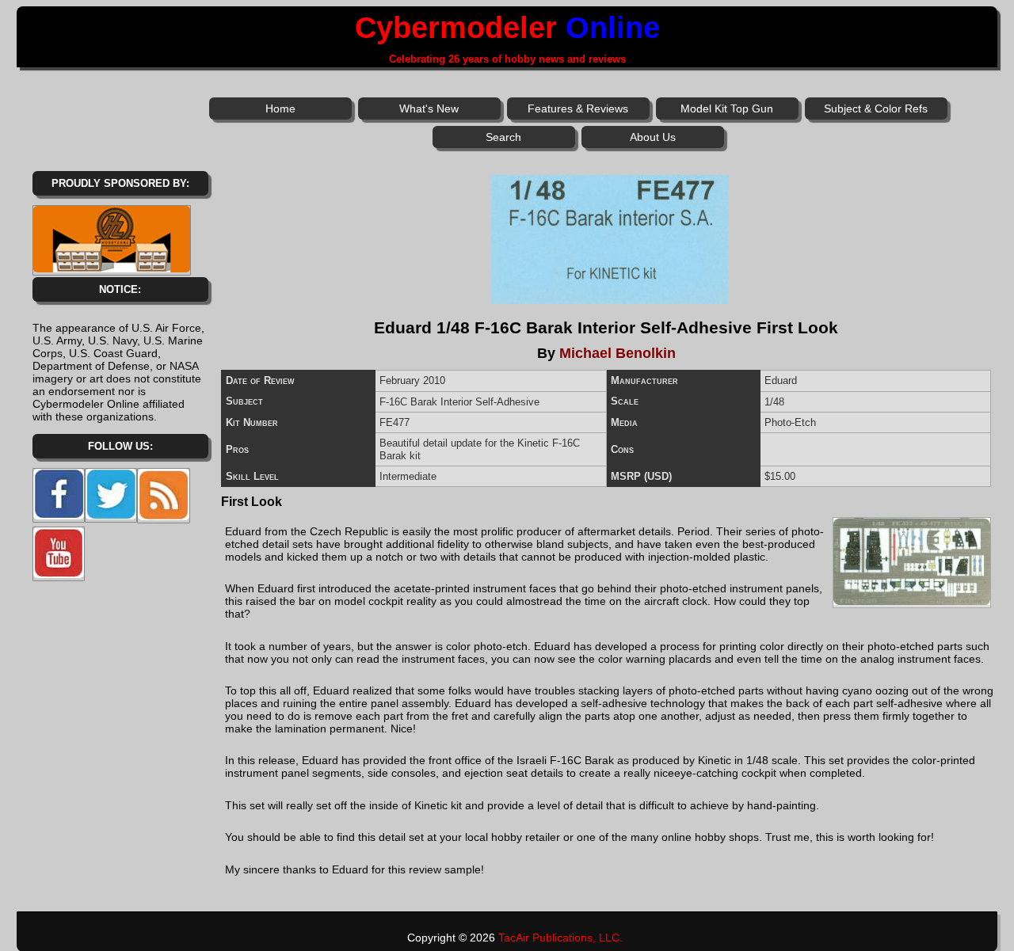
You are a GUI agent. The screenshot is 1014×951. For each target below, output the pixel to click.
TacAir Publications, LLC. (560, 937)
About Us (653, 137)
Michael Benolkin (617, 353)
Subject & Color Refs (876, 108)
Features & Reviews (578, 108)
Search (503, 137)
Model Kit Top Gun (726, 108)
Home (280, 108)
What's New (429, 108)
